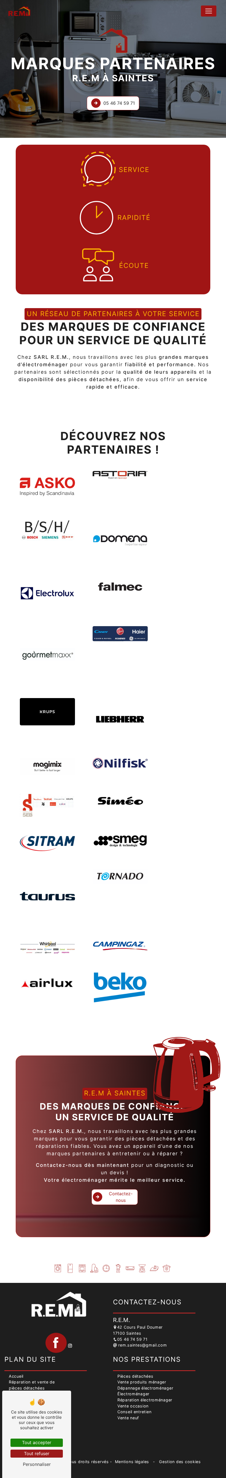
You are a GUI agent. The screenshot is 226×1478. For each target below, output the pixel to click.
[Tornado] (120, 876)
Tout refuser (36, 1453)
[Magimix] (47, 766)
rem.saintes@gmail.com (142, 1345)
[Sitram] (47, 843)
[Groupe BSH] (47, 530)
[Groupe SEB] (47, 805)
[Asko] (47, 486)
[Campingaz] (120, 946)
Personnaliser (37, 1464)
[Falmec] (120, 586)
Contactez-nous (121, 1197)
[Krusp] (47, 711)
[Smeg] (120, 841)
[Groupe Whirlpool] (47, 947)
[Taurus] (47, 896)
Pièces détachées (135, 1376)
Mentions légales (132, 1461)
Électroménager (133, 1393)
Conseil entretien (134, 1411)
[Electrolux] (47, 593)
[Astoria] (120, 475)
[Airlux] (47, 983)
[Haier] (120, 633)
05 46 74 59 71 (119, 103)
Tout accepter (36, 1442)
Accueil (16, 1376)
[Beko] (120, 987)
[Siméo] (120, 800)
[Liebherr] (120, 719)
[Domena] (120, 540)
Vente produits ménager (141, 1382)
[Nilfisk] (120, 763)
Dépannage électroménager (145, 1388)
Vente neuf (128, 1417)
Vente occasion (133, 1406)
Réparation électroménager (144, 1400)
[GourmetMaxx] (47, 653)
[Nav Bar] (208, 11)
